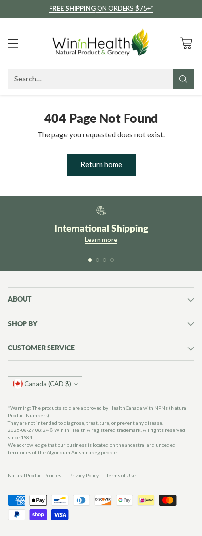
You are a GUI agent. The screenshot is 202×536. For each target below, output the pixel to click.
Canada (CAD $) (48, 384)
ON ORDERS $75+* (101, 8)
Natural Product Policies (34, 475)
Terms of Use (121, 475)
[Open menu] (13, 43)
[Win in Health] (101, 43)
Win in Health (70, 430)
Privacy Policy (84, 475)
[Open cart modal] (186, 43)
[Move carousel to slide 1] (90, 260)
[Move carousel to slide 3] (104, 260)
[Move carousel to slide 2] (97, 260)
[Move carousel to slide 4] (112, 260)
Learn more (101, 239)
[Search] (183, 79)
